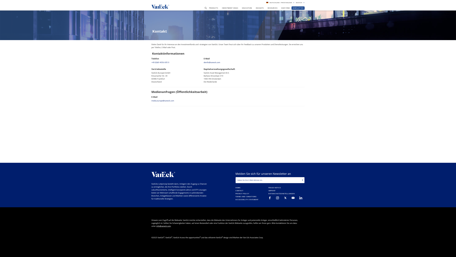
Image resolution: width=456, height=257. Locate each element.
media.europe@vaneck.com (162, 100)
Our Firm (285, 8)
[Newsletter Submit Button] (303, 180)
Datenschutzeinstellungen (281, 194)
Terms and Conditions (245, 197)
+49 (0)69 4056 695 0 (160, 62)
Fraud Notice (274, 188)
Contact (239, 191)
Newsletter (298, 8)
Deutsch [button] (299, 2)
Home (237, 188)
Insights (260, 8)
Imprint (272, 191)
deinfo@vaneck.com (212, 62)
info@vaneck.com (163, 226)
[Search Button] (205, 8)
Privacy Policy (242, 194)
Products (213, 8)
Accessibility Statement (247, 200)
